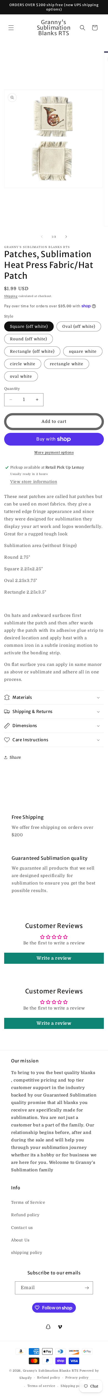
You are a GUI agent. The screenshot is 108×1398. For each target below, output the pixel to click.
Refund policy (25, 1215)
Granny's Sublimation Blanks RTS (51, 1371)
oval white (21, 376)
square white (83, 351)
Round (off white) (28, 339)
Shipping (11, 296)
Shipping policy (73, 1386)
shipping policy (26, 1252)
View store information (33, 481)
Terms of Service (28, 1202)
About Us (20, 1240)
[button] (11, 28)
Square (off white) (29, 326)
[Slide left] (42, 237)
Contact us (22, 1227)
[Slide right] (66, 237)
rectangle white (66, 364)
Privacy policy (77, 1377)
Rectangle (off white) (32, 351)
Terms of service (41, 1386)
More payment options (54, 452)
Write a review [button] (54, 958)
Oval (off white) (78, 326)
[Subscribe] (87, 1287)
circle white (22, 364)
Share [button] (15, 757)
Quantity (12, 389)
